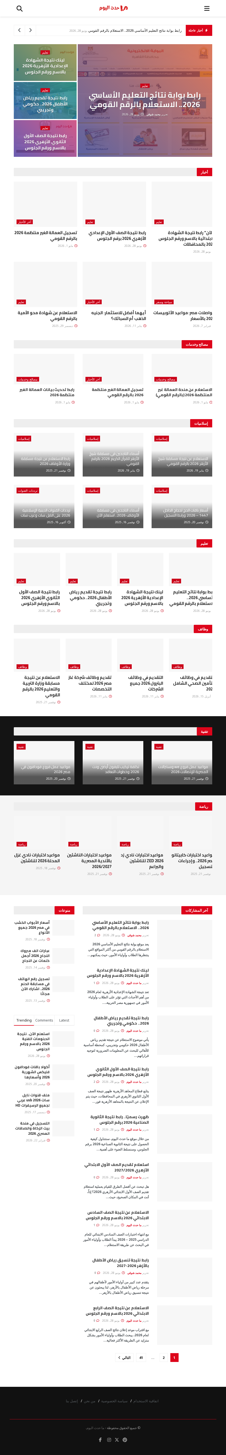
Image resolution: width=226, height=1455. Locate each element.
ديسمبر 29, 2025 (63, 326)
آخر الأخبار (24, 222)
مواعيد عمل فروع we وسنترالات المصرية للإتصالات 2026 (183, 769)
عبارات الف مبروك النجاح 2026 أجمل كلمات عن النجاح (35, 955)
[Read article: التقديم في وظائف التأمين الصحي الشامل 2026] (192, 655)
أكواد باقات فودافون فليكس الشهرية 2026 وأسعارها (32, 1072)
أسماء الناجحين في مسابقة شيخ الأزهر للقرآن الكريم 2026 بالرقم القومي (114, 458)
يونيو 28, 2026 (131, 114)
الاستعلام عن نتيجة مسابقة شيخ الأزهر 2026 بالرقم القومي (183, 461)
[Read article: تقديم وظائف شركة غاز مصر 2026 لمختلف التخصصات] (89, 655)
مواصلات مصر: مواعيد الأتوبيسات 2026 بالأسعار (184, 315)
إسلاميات (161, 438)
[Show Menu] (206, 8)
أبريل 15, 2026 (202, 696)
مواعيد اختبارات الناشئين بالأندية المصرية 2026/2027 (89, 861)
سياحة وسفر (164, 302)
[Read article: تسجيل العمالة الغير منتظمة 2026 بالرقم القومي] (45, 204)
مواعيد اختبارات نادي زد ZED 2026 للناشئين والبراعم (142, 861)
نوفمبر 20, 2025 (194, 522)
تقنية (159, 747)
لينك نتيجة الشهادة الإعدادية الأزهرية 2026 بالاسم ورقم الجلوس (45, 66)
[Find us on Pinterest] (125, 1440)
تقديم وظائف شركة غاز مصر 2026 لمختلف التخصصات (90, 683)
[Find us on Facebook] (100, 1440)
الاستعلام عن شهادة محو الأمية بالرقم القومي (47, 315)
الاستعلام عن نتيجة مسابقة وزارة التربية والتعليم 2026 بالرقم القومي (41, 686)
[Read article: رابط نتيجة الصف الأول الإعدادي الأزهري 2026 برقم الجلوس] (114, 204)
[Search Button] (20, 8)
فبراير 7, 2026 (202, 326)
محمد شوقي (153, 114)
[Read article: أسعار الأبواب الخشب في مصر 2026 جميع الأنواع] (63, 928)
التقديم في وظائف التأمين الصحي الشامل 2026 (194, 683)
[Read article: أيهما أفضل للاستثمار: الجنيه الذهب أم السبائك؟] (114, 284)
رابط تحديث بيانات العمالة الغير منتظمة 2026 (47, 392)
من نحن (89, 1400)
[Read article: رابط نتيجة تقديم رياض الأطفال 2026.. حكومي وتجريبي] (89, 569)
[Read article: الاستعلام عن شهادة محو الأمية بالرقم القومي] (45, 284)
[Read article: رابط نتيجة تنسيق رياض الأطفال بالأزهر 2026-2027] (184, 1277)
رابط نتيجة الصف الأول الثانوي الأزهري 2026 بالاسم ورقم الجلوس (45, 141)
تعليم (145, 86)
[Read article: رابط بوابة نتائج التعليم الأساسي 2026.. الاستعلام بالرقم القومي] (192, 569)
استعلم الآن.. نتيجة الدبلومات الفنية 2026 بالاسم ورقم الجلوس (33, 1041)
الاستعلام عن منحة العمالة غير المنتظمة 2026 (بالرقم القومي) (184, 392)
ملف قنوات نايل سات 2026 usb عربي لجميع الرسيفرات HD (32, 1100)
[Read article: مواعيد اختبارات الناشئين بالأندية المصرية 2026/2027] (89, 832)
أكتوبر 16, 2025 (57, 522)
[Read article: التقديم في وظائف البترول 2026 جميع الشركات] (140, 655)
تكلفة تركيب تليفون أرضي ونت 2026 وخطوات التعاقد (115, 769)
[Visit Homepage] (113, 8)
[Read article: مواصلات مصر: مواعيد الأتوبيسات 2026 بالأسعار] (183, 284)
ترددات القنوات (27, 490)
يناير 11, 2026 (134, 326)
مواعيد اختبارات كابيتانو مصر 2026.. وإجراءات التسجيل (193, 861)
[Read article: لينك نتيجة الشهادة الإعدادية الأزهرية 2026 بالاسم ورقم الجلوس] (140, 569)
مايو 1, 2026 (66, 246)
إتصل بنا (72, 1400)
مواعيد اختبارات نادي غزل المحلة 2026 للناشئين (37, 858)
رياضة (177, 844)
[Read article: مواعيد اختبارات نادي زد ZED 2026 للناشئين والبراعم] (140, 832)
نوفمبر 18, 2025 (46, 868)
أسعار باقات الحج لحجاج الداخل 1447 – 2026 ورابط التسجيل (185, 513)
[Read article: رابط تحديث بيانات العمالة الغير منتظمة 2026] (44, 369)
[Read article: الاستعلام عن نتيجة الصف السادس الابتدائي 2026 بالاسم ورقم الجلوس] (184, 1229)
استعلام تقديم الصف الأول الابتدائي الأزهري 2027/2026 (116, 1167)
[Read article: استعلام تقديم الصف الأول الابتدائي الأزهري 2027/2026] (184, 1182)
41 (141, 1357)
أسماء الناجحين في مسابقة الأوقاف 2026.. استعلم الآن (118, 513)
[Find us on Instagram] (109, 1440)
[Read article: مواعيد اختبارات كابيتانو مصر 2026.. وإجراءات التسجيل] (192, 832)
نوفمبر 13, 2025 (35, 1000)
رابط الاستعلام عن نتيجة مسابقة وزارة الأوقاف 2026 (45, 461)
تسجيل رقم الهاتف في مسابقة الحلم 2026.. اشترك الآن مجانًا (34, 986)
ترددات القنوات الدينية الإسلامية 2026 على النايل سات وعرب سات (45, 513)
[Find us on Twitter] (117, 1440)
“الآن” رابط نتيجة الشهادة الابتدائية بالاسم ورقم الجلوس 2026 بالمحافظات (186, 238)
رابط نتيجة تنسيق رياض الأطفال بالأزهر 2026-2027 (120, 1262)
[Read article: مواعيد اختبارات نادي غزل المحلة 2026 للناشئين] (37, 832)
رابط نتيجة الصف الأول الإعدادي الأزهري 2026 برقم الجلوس (117, 235)
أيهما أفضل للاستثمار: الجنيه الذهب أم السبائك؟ (118, 315)
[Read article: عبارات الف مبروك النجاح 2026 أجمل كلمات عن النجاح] (63, 956)
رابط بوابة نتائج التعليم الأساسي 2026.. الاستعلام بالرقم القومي (135, 30)
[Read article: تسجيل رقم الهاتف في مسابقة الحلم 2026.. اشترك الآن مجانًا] (63, 984)
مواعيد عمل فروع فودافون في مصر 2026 (45, 769)
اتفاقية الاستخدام (146, 1400)
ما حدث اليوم (134, 983)
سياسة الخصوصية (114, 1400)
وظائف (177, 667)
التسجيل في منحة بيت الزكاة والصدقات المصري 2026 (32, 1128)
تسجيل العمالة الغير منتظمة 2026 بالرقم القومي (45, 235)
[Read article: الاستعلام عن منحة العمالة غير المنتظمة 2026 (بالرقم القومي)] (182, 369)
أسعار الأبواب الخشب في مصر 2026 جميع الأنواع (32, 927)
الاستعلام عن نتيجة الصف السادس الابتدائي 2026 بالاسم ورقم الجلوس (117, 1215)
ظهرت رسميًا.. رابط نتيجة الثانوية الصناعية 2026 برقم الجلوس (119, 1119)
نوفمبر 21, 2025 (56, 470)
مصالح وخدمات (165, 379)
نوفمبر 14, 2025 (35, 967)
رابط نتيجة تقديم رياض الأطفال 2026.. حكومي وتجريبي (45, 104)
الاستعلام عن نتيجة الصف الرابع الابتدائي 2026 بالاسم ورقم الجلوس (117, 1310)
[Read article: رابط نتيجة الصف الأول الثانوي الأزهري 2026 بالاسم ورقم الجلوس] (37, 569)
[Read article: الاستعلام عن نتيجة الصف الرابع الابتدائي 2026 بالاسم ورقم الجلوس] (184, 1325)
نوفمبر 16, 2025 (125, 522)
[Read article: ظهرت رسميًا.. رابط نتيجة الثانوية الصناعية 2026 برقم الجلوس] (184, 1134)
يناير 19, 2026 (196, 470)
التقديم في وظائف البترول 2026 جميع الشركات (145, 683)
